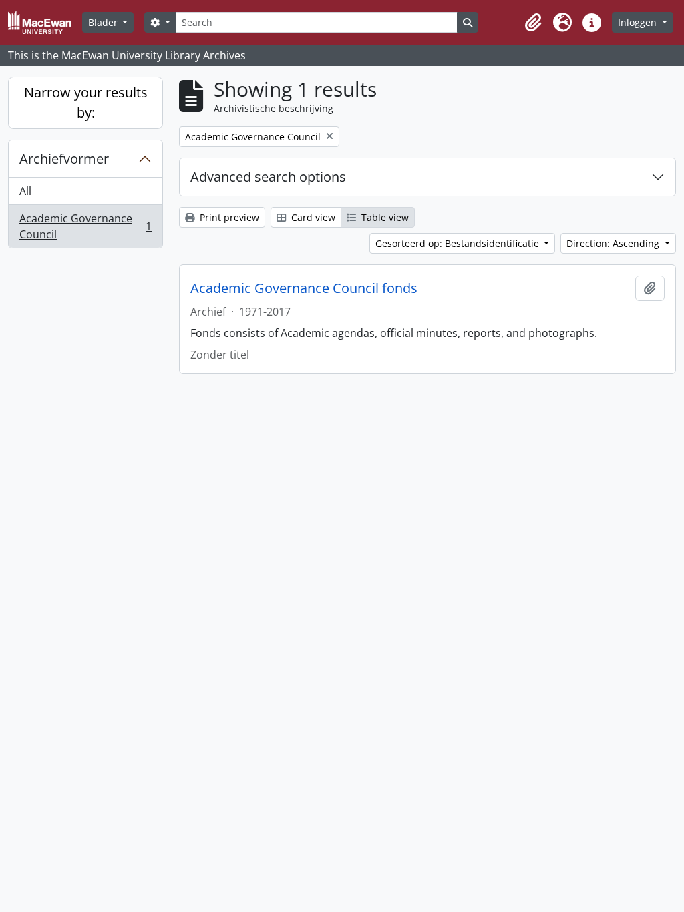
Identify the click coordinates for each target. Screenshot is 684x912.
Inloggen (638, 22)
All (25, 191)
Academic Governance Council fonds (303, 288)
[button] (533, 22)
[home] (45, 22)
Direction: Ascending (614, 243)
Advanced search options (268, 177)
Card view (312, 217)
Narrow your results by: (86, 102)
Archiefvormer (64, 159)
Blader (104, 22)
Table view (384, 217)
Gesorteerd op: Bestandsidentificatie (458, 243)
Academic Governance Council (85, 226)
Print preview (228, 217)
